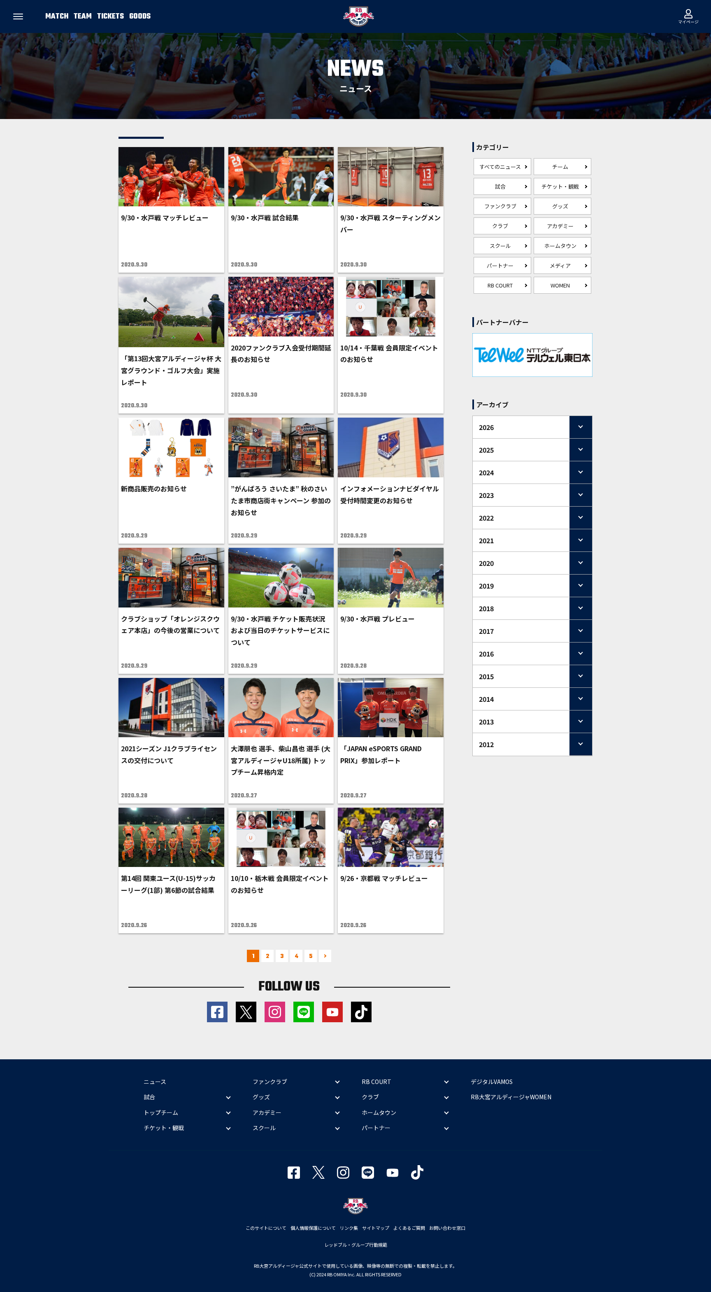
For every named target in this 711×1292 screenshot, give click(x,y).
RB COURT (500, 285)
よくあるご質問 (409, 1227)
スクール (500, 246)
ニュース (155, 1081)
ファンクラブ (500, 206)
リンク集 (349, 1227)
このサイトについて (266, 1227)
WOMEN (560, 285)
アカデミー (560, 226)
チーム (560, 167)
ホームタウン (560, 246)
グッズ (560, 206)
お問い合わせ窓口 (447, 1227)
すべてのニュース (500, 167)
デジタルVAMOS (492, 1081)
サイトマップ (375, 1227)
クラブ (500, 226)
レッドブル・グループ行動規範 (355, 1244)
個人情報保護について (313, 1227)
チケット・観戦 (560, 186)
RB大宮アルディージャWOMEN (511, 1097)
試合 (500, 186)
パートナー (500, 265)
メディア (560, 265)
